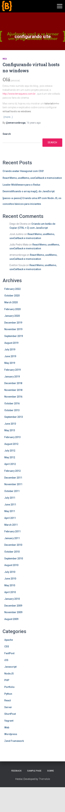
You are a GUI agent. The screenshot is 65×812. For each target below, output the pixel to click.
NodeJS (9, 673)
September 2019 (13, 336)
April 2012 (10, 464)
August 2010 (11, 565)
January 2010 (12, 598)
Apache (8, 639)
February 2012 (12, 470)
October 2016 (12, 403)
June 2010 (10, 578)
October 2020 (12, 295)
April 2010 (10, 592)
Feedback (16, 771)
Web (5, 59)
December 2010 (13, 544)
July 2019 (9, 349)
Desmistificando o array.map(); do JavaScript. (29, 191)
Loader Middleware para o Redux (21, 184)
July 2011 (9, 497)
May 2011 (9, 511)
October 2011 (12, 491)
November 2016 (13, 396)
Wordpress (10, 734)
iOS (6, 660)
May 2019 (9, 363)
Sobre (50, 771)
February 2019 (12, 369)
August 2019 (11, 342)
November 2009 (13, 612)
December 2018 (13, 383)
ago (34, 122)
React (7, 700)
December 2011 (13, 477)
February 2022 (12, 289)
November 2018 (13, 390)
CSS (6, 646)
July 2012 (9, 450)
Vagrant (8, 720)
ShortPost (10, 713)
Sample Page (34, 771)
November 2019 (13, 329)
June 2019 (10, 356)
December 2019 (13, 322)
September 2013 (13, 417)
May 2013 (9, 430)
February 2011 (12, 531)
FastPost (9, 653)
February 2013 (12, 437)
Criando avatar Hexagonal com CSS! (23, 171)
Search (7, 134)
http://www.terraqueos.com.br (19, 93)
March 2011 (11, 524)
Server (8, 707)
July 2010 (9, 572)
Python (8, 693)
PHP (6, 680)
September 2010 (13, 558)
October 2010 (12, 551)
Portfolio (9, 687)
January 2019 (12, 376)
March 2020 (11, 302)
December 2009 (13, 605)
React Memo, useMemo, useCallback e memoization (32, 178)
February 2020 (12, 309)
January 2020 (12, 315)
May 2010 (9, 585)
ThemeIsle (44, 779)
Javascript (10, 666)
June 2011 (10, 504)
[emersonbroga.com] (20, 10)
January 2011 (12, 538)
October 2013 (12, 410)
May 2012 (9, 457)
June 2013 (10, 423)
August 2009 (11, 619)
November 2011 (13, 484)
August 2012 (11, 444)
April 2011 (10, 518)
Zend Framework (14, 741)
